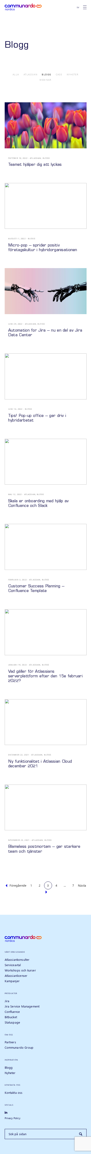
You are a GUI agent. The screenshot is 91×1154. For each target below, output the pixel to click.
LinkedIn (8, 1113)
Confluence (12, 1012)
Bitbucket (11, 1017)
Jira (7, 1001)
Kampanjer (12, 981)
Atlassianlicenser (16, 976)
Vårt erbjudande (15, 952)
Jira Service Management (22, 1006)
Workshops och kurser (20, 970)
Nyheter (72, 74)
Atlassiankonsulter (17, 959)
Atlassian (30, 74)
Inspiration (11, 1059)
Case (59, 74)
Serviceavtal (13, 965)
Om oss (9, 1034)
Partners (10, 1042)
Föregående (18, 885)
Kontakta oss (12, 1085)
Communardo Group (19, 1047)
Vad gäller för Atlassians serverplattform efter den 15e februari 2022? (45, 676)
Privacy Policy (12, 1118)
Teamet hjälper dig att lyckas (35, 165)
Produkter (11, 993)
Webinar (45, 79)
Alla (16, 74)
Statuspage (12, 1022)
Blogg (46, 74)
